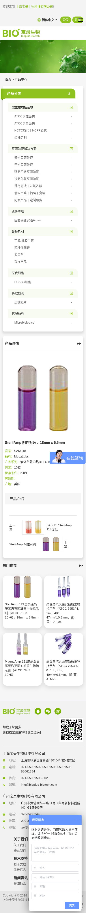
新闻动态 (20, 883)
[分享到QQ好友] (38, 711)
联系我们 (20, 850)
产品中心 (21, 79)
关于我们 (20, 845)
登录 (66, 20)
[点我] (80, 20)
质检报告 (20, 870)
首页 (8, 79)
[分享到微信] (48, 711)
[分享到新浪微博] (57, 711)
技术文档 (20, 864)
